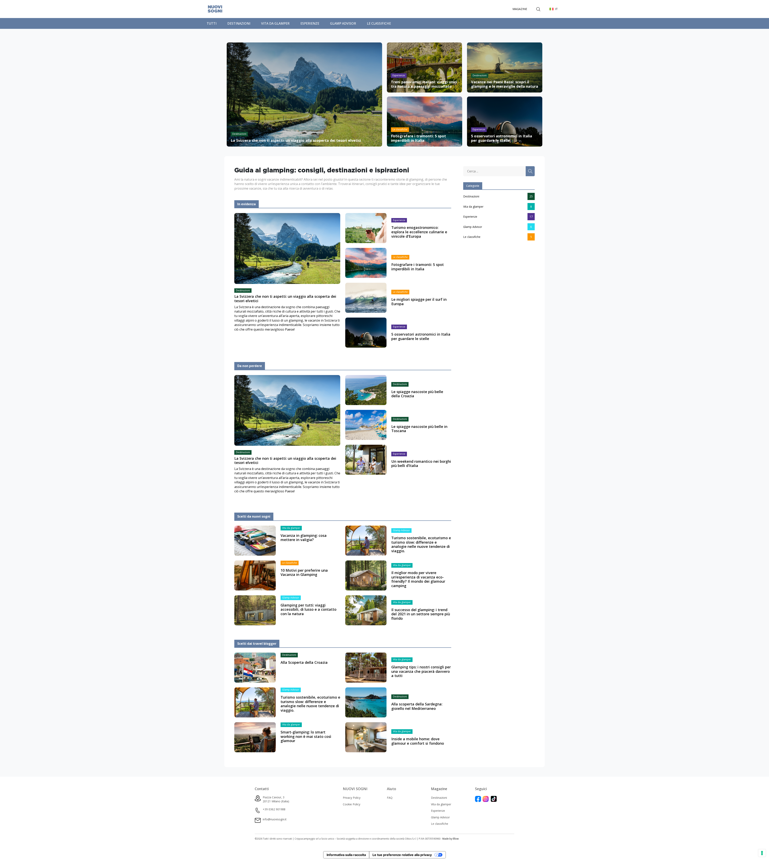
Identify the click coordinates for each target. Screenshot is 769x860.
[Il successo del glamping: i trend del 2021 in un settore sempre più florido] (366, 610)
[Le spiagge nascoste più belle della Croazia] (366, 389)
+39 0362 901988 (274, 809)
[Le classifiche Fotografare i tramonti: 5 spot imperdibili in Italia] (424, 121)
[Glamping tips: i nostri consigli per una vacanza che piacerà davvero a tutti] (366, 667)
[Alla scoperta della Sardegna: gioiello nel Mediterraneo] (366, 702)
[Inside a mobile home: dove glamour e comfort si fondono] (366, 737)
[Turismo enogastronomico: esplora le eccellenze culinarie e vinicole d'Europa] (366, 228)
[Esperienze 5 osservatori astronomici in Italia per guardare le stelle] (504, 121)
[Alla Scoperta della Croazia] (255, 667)
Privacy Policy (351, 798)
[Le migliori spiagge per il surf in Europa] (366, 297)
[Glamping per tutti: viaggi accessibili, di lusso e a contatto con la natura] (255, 610)
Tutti (211, 23)
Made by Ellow (450, 838)
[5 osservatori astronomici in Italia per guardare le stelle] (366, 332)
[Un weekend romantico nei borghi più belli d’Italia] (366, 459)
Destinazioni (238, 23)
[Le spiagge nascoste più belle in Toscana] (366, 424)
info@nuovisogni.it (275, 819)
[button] (553, 9)
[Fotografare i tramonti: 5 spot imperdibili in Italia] (366, 263)
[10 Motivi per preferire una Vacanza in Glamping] (255, 575)
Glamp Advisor (343, 23)
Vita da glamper (275, 23)
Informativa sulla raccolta (346, 855)
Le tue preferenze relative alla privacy (402, 855)
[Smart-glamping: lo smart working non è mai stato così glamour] (255, 737)
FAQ (390, 798)
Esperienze (309, 23)
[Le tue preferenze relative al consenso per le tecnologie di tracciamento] (762, 853)
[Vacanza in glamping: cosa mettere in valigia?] (255, 540)
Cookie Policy (351, 804)
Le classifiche (379, 23)
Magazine (519, 9)
